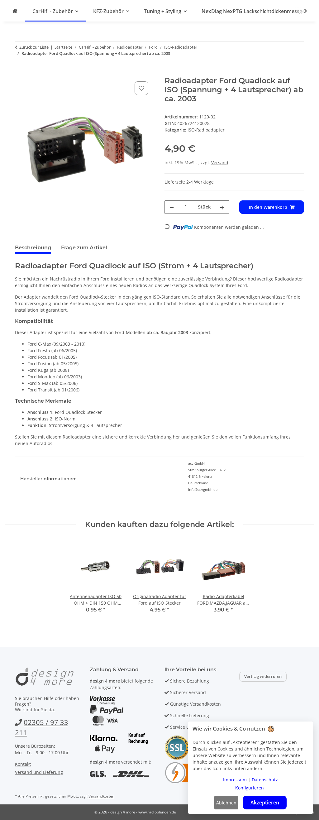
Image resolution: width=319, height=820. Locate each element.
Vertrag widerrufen (263, 676)
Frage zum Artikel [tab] (84, 248)
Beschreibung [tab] (33, 248)
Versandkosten (101, 796)
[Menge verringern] (172, 207)
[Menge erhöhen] (222, 207)
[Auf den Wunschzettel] (141, 88)
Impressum (235, 780)
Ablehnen (226, 803)
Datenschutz (265, 780)
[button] (301, 11)
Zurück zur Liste (34, 47)
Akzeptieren (264, 802)
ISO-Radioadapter (206, 130)
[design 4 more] (15, 11)
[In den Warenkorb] (20, 73)
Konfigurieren (249, 788)
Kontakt (23, 764)
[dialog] (250, 768)
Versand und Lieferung (39, 772)
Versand (219, 162)
